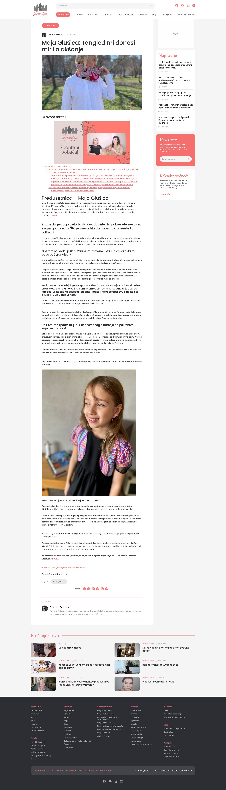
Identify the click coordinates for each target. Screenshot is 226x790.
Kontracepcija (137, 738)
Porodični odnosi (38, 742)
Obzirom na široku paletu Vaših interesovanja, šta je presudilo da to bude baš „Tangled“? (91, 175)
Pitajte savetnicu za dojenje (109, 729)
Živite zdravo (136, 711)
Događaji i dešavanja (173, 714)
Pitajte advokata (104, 723)
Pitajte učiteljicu (103, 733)
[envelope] (193, 5)
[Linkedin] (93, 588)
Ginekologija (136, 731)
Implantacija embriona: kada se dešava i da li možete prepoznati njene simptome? (175, 65)
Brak (32, 759)
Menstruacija (136, 734)
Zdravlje (143, 14)
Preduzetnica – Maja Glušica (56, 166)
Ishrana (134, 714)
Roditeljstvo (63, 14)
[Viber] (97, 588)
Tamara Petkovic (55, 35)
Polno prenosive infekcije (141, 744)
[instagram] (188, 5)
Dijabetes (135, 721)
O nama (51, 770)
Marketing (71, 770)
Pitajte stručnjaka (125, 14)
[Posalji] (150, 5)
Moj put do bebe (171, 753)
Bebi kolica (168, 732)
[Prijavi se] (188, 159)
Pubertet (34, 724)
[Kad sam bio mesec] (43, 650)
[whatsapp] (102, 588)
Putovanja (68, 731)
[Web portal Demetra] (40, 13)
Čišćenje (67, 744)
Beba (33, 717)
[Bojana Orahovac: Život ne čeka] (127, 667)
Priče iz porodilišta (171, 757)
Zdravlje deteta (37, 731)
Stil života (92, 14)
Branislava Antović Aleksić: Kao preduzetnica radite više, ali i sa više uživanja (84, 683)
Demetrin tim (40, 770)
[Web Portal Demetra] (40, 7)
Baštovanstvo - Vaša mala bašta (78, 741)
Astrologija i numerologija (175, 717)
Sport (66, 724)
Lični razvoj (68, 714)
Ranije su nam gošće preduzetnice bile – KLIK (63, 567)
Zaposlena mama (171, 750)
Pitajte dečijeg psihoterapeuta (110, 726)
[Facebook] (84, 588)
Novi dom (68, 734)
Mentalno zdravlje (138, 727)
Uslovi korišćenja (103, 770)
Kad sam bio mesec (70, 647)
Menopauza (136, 741)
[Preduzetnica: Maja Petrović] (127, 684)
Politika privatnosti (86, 770)
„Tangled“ (53, 215)
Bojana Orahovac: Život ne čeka (160, 664)
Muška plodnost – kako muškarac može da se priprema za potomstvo (174, 80)
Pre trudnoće (36, 711)
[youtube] (182, 5)
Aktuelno (78, 14)
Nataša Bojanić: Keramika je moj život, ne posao (165, 649)
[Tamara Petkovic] (44, 35)
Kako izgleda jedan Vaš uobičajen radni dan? (72, 190)
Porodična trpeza (186, 14)
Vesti (61, 644)
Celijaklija (135, 717)
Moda (66, 717)
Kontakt (61, 770)
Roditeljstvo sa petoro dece (176, 729)
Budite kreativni (37, 749)
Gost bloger (169, 735)
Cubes (189, 770)
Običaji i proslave (38, 752)
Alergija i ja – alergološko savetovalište (108, 718)
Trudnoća (35, 714)
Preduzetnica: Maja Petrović (158, 681)
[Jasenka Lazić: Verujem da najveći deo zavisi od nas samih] (43, 667)
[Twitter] (88, 588)
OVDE (55, 558)
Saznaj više (165, 194)
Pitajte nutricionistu (105, 714)
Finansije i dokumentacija (41, 756)
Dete (33, 721)
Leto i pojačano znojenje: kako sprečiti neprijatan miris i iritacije (174, 94)
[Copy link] (106, 588)
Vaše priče (167, 14)
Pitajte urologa (103, 736)
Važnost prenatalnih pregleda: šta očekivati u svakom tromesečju (175, 106)
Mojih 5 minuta (70, 711)
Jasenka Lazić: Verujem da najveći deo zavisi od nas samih (84, 666)
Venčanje (68, 727)
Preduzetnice (50, 25)
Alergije (134, 724)
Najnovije (167, 55)
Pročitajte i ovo (45, 635)
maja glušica (58, 581)
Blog (154, 14)
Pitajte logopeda (104, 711)
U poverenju (69, 748)
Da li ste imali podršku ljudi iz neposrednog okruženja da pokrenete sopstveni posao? (89, 187)
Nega (66, 721)
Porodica (107, 14)
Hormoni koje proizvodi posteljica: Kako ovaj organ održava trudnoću (175, 120)
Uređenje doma (70, 738)
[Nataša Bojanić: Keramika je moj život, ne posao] (127, 650)
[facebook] (176, 5)
